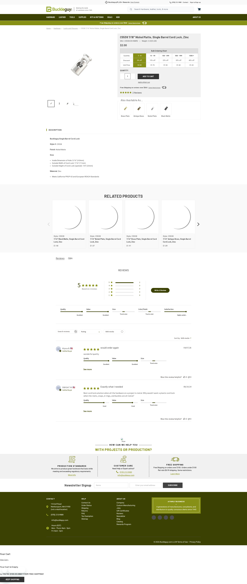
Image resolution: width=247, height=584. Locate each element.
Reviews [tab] (60, 258)
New (118, 17)
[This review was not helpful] (189, 377)
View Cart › (4, 560)
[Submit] (131, 9)
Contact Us (85, 503)
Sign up (198, 2)
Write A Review (160, 290)
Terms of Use (182, 542)
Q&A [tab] (70, 258)
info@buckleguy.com (126, 475)
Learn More (175, 474)
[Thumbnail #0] (51, 103)
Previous (48, 224)
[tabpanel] (69, 224)
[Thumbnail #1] (59, 103)
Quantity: (124, 71)
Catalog (120, 522)
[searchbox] (64, 332)
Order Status (86, 505)
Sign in (192, 2)
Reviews (120, 513)
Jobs (119, 508)
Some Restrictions (134, 23)
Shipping (84, 508)
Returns (84, 511)
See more (87, 369)
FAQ (83, 513)
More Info (72, 475)
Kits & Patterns (97, 17)
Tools (72, 17)
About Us (197, 17)
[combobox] (160, 9)
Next (198, 224)
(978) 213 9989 (126, 472)
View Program (134, 2)
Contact (185, 2)
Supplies (82, 17)
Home (59, 9)
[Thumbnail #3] (75, 103)
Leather (62, 17)
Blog (118, 519)
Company (120, 503)
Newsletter (121, 516)
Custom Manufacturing (126, 505)
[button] (123, 130)
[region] (80, 103)
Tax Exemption (87, 516)
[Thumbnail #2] (67, 103)
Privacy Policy (195, 542)
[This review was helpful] (184, 377)
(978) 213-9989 (176, 2)
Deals (109, 17)
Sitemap (84, 519)
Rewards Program (124, 524)
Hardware (50, 17)
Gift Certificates (123, 511)
